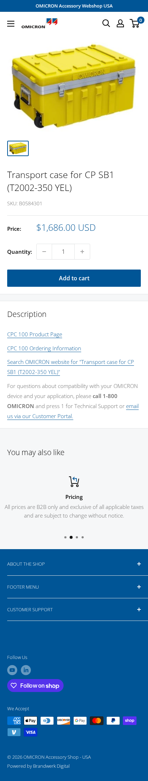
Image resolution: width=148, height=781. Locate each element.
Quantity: (19, 251)
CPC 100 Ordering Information (44, 348)
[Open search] (106, 23)
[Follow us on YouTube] (12, 670)
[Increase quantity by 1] (82, 251)
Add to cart (74, 278)
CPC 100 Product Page (34, 334)
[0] (134, 23)
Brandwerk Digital (51, 766)
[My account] (120, 23)
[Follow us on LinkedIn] (26, 670)
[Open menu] (10, 24)
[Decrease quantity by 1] (44, 251)
